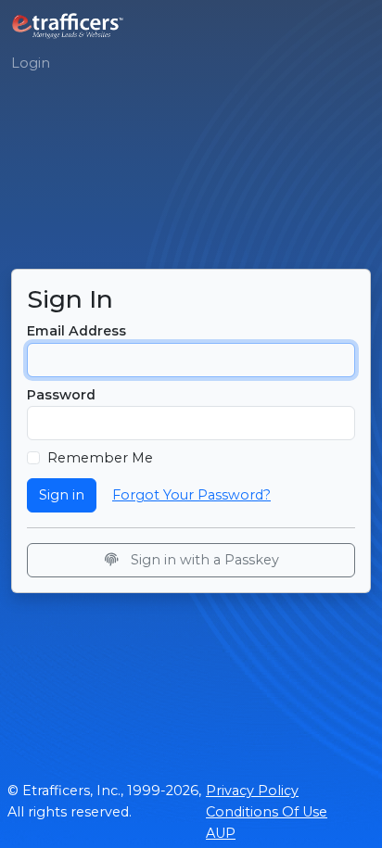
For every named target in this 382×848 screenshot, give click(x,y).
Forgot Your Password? (191, 495)
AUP (221, 833)
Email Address (76, 331)
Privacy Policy (252, 790)
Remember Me (100, 457)
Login (30, 63)
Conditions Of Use (266, 812)
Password (61, 394)
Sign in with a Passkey (203, 559)
